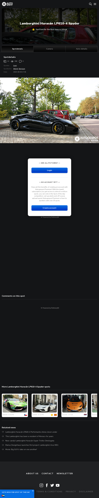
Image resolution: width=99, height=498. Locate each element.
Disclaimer (86, 491)
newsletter (65, 473)
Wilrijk (15, 69)
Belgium (22, 69)
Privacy (71, 491)
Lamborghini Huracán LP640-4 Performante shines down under (31, 432)
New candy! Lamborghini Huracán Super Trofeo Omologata (29, 440)
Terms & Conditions (49, 491)
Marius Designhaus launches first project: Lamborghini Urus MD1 (31, 445)
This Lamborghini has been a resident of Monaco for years (29, 436)
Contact (47, 473)
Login (49, 170)
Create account (49, 208)
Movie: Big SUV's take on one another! (21, 449)
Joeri (15, 66)
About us (32, 473)
